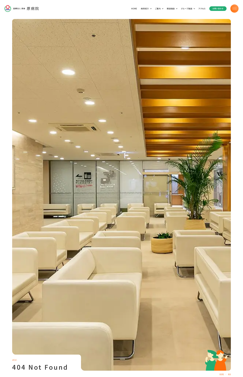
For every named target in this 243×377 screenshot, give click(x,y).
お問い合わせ (217, 8)
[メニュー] (234, 8)
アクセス (202, 8)
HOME (134, 8)
